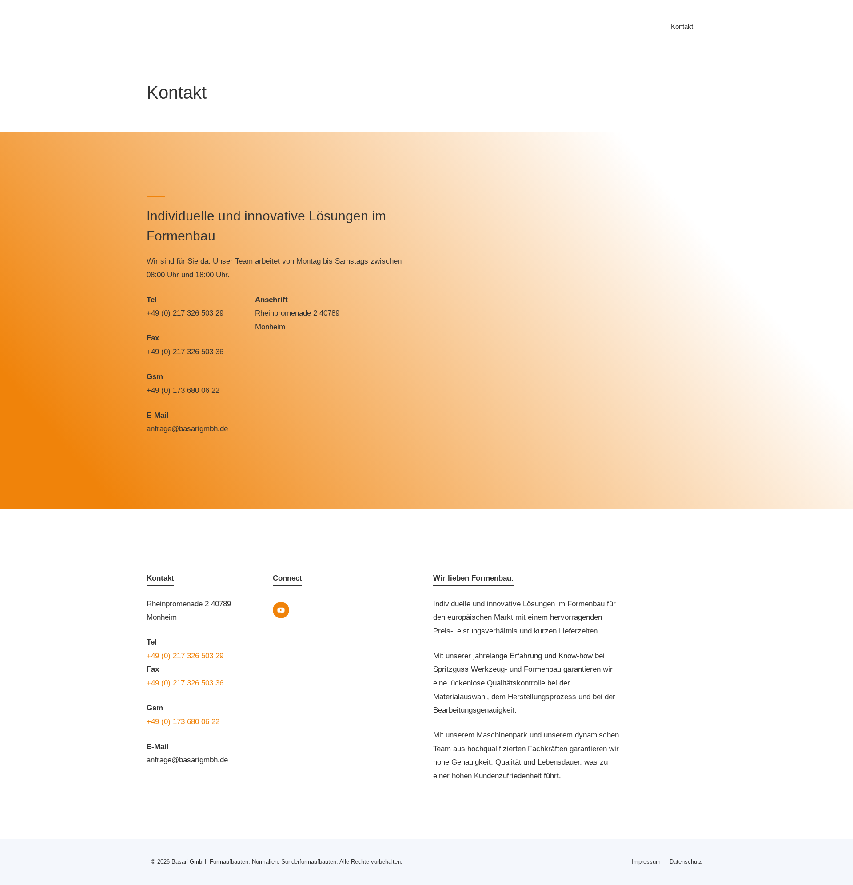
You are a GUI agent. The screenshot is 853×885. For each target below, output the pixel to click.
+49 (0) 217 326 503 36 (185, 352)
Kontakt (682, 26)
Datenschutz (686, 861)
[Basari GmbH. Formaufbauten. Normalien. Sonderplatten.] (155, 26)
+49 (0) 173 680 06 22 (183, 390)
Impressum (646, 861)
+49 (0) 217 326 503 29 (185, 313)
